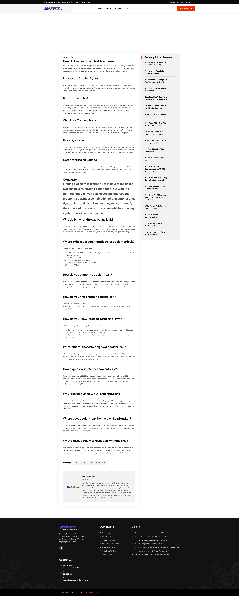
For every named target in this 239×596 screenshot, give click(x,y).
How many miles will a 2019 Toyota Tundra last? (150, 551)
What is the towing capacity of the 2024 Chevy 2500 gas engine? (156, 547)
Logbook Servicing (108, 540)
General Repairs (107, 533)
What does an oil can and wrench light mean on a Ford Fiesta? (155, 197)
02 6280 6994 (68, 574)
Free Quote (185, 9)
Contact (118, 9)
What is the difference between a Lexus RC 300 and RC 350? (155, 168)
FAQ (126, 9)
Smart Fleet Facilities (109, 551)
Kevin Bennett (88, 476)
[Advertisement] (119, 27)
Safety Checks (107, 555)
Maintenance (106, 536)
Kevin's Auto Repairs (93, 592)
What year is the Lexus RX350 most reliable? (90, 463)
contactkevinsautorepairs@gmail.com (58, 2)
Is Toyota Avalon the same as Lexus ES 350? (149, 533)
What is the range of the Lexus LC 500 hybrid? (149, 544)
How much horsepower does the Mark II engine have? (152, 540)
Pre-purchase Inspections (111, 544)
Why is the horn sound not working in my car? (149, 536)
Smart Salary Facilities (109, 547)
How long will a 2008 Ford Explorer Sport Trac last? (151, 555)
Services (109, 9)
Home (100, 9)
